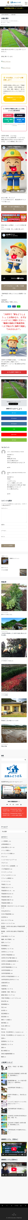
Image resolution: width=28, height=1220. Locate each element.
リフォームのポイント (8, 875)
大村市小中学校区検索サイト (10, 976)
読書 (3, 1038)
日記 (4, 1007)
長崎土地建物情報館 (7, 1053)
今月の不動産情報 (7, 914)
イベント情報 (5, 850)
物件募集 (4, 1023)
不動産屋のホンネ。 (8, 890)
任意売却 (4, 917)
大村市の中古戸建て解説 (9, 958)
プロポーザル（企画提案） (9, 866)
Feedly (14, 439)
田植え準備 (4, 746)
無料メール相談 (6, 1019)
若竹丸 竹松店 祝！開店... (16, 1066)
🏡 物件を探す (8, 115)
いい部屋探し (6, 841)
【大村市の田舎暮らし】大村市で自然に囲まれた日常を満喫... (13, 634)
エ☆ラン (9, 451)
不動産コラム (6, 884)
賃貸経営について (7, 1044)
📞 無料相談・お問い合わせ (19, 120)
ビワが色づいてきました (7, 660)
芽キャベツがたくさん (6, 614)
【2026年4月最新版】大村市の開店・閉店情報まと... (17, 1074)
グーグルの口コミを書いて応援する (14, 287)
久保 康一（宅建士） (6, 22)
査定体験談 (5, 1013)
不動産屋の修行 (6, 897)
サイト (3, 536)
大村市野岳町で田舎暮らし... (16, 1087)
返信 (9, 467)
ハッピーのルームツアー (8, 859)
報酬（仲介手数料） (7, 939)
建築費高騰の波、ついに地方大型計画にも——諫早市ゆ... (17, 1081)
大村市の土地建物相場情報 (9, 961)
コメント (4, 508)
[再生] (3, 1154)
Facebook (14, 418)
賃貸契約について (7, 1041)
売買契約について (7, 948)
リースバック (5, 881)
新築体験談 (5, 1004)
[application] (14, 1149)
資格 (3, 1047)
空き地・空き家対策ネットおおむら (12, 1032)
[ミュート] (22, 1154)
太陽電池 (4, 985)
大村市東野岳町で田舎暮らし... (16, 1108)
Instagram (14, 423)
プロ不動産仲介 (6, 869)
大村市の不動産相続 (8, 955)
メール (3, 530)
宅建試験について (7, 989)
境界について (5, 942)
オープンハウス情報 (8, 853)
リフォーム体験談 (7, 878)
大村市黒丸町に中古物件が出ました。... (17, 1130)
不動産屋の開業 (7, 903)
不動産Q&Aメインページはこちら (14, 98)
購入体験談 (5, 1050)
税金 (3, 1029)
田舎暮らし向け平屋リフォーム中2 (9, 720)
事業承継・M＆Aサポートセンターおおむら (12, 907)
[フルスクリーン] (25, 1154)
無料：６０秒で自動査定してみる (14, 208)
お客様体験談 (6, 844)
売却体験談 (5, 945)
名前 (3, 524)
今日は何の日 (5, 911)
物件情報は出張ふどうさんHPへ (14, 8)
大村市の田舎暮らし (14, 20)
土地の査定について (8, 936)
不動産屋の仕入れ (7, 893)
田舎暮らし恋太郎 (11, 472)
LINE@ (17, 804)
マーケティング (6, 872)
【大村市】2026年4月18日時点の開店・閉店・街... (17, 1116)
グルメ (4, 856)
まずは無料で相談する (14, 372)
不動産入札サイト (7, 887)
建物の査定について (8, 995)
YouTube (14, 434)
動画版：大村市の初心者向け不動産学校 (12, 932)
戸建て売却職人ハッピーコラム (11, 998)
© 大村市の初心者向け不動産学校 (14, 1217)
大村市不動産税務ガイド (9, 967)
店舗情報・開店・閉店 (8, 992)
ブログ (4, 863)
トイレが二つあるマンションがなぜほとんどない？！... (17, 1102)
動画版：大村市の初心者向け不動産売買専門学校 (13, 927)
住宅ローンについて (8, 923)
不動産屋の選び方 (7, 900)
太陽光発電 (5, 982)
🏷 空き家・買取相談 (8, 120)
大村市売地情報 (7, 970)
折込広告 (4, 1001)
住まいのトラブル (7, 920)
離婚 (3, 1057)
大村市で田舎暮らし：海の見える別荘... (17, 1095)
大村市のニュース (7, 951)
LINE (19, 306)
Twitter (14, 412)
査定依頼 (5, 1016)
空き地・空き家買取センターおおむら (12, 1035)
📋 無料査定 (19, 115)
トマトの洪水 (4, 695)
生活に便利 (5, 1026)
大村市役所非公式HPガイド (10, 979)
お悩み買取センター (7, 847)
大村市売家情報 (7, 973)
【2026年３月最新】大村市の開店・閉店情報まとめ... (17, 1123)
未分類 (4, 1010)
